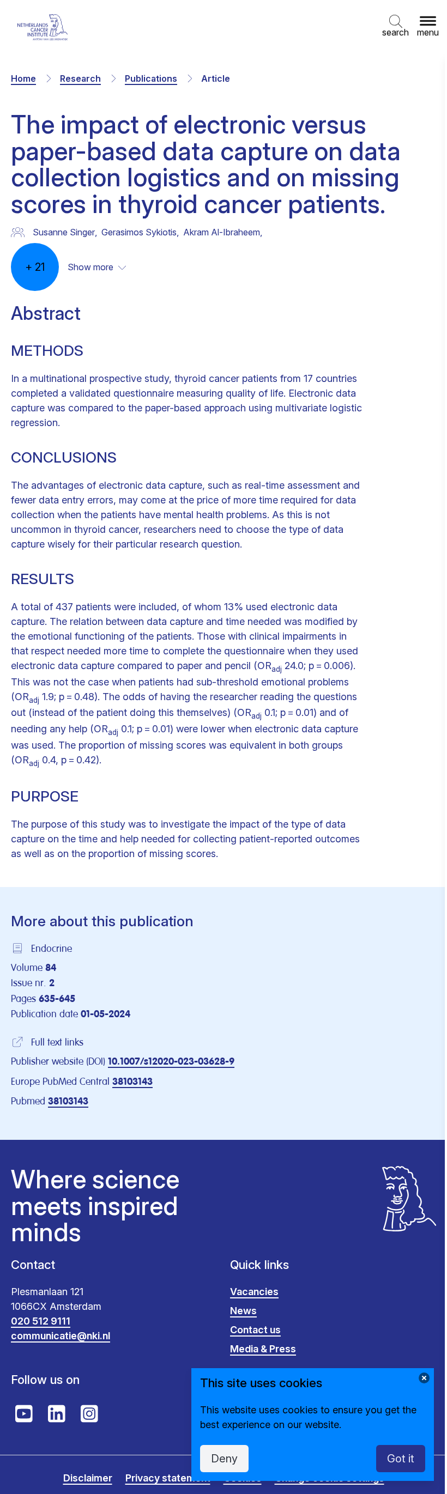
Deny (224, 1458)
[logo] (42, 27)
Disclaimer (87, 1478)
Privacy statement (167, 1478)
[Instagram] (89, 1414)
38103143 (132, 1082)
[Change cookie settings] (424, 1377)
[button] (395, 27)
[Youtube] (24, 1414)
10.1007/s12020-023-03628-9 (171, 1062)
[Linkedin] (57, 1414)
